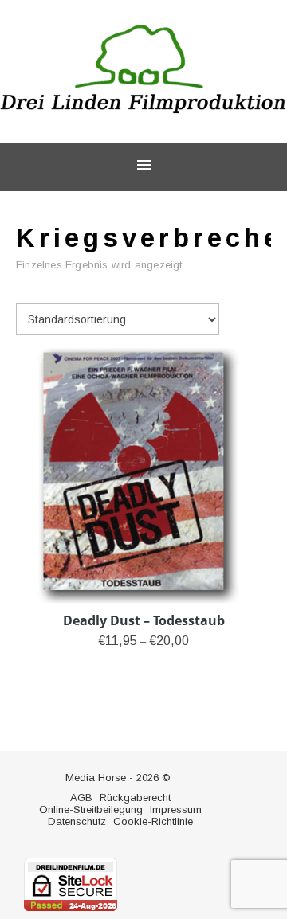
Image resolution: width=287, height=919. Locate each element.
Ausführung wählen (143, 665)
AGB (81, 798)
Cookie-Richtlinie (153, 821)
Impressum (176, 809)
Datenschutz (77, 821)
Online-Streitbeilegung (91, 809)
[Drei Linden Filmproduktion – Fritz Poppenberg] (143, 70)
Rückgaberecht (135, 798)
